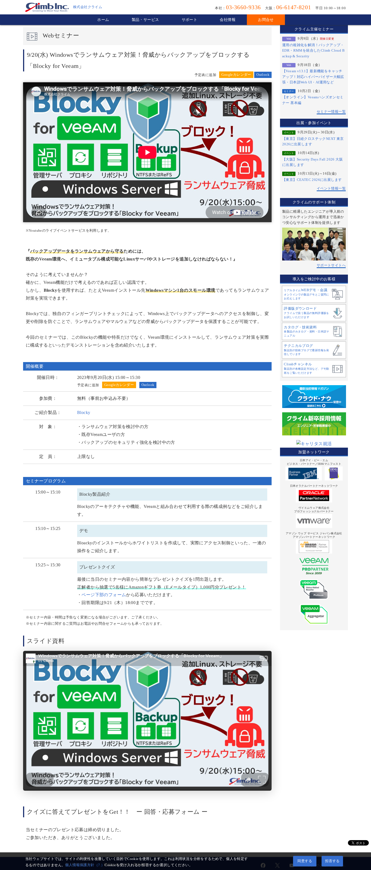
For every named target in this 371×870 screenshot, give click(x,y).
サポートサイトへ (331, 265)
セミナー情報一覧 (331, 112)
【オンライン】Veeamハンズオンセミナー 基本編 (313, 100)
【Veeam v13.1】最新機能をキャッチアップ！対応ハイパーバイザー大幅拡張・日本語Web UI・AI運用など (313, 76)
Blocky (83, 412)
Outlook (262, 75)
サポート (189, 19)
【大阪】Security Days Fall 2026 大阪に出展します (312, 162)
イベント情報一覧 (331, 188)
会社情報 (227, 19)
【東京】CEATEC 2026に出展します (312, 180)
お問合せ (266, 19)
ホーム (103, 19)
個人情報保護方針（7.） (85, 865)
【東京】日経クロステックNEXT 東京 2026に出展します (313, 141)
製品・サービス (145, 19)
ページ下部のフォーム (103, 594)
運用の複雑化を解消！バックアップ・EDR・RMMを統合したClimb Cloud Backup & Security (313, 50)
